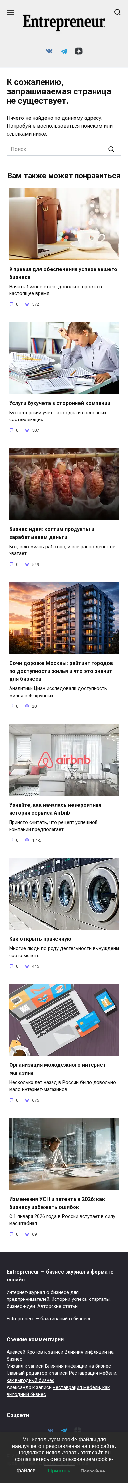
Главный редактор (27, 1373)
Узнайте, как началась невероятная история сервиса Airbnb (55, 809)
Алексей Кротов (25, 1352)
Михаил (15, 1366)
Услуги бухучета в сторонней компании (59, 403)
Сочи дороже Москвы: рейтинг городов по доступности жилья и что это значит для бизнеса (61, 671)
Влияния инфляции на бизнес (78, 1366)
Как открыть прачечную (40, 939)
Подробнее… (95, 1470)
